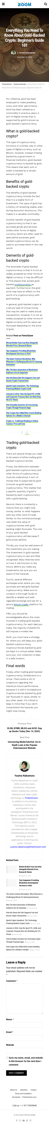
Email (9, 1032)
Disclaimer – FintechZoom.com (24, 1097)
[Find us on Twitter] (20, 1120)
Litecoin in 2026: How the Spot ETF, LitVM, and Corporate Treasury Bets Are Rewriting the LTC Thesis (23, 397)
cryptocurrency (22, 284)
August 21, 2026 (25, 876)
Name (10, 1019)
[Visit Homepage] (24, 4)
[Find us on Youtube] (23, 1120)
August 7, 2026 (12, 900)
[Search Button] (45, 4)
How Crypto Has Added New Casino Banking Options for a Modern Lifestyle (23, 414)
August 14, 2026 (25, 889)
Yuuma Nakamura (27, 53)
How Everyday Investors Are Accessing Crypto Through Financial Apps (22, 406)
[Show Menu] (3, 4)
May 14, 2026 (30, 942)
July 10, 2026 (33, 916)
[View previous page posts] (22, 432)
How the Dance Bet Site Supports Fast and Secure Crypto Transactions (23, 379)
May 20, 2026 (17, 934)
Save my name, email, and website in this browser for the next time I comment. (26, 1061)
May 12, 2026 (35, 950)
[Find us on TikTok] (27, 1120)
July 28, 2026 (33, 908)
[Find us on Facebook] (16, 1120)
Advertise (23, 1090)
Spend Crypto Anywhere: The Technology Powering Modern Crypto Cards (22, 387)
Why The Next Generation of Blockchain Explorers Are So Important (22, 371)
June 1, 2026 (36, 923)
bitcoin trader (21, 604)
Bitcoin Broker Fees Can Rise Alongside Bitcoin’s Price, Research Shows (22, 344)
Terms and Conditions (23, 1094)
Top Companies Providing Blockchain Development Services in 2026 (21, 352)
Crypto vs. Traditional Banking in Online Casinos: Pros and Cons (22, 422)
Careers (33, 1090)
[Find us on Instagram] (30, 1120)
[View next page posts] (27, 432)
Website (10, 1045)
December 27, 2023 (24, 57)
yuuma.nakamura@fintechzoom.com (28, 847)
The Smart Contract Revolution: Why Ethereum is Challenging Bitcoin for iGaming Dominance (24, 362)
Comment (12, 981)
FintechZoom (31, 798)
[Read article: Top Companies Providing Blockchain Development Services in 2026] (11, 883)
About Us (13, 1090)
